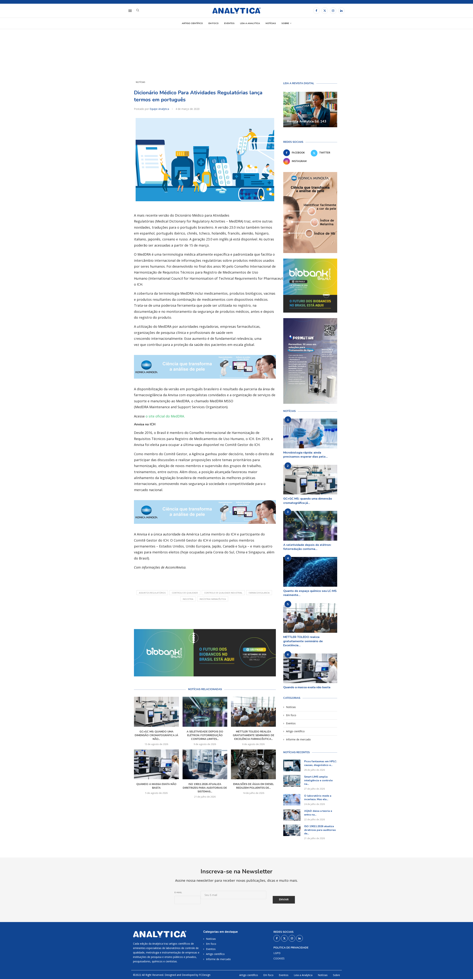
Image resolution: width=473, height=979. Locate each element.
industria (188, 599)
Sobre (285, 23)
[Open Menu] (130, 10)
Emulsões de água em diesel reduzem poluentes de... (253, 786)
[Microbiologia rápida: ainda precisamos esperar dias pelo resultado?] (310, 433)
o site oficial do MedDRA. (165, 416)
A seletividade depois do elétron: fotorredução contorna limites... (205, 735)
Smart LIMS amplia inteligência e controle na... (318, 780)
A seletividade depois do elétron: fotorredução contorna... (307, 547)
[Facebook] (316, 10)
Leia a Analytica (250, 23)
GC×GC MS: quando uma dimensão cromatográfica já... (307, 501)
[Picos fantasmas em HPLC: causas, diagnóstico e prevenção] (291, 765)
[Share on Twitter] (210, 614)
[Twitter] (324, 10)
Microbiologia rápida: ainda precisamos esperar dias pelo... (305, 455)
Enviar (284, 899)
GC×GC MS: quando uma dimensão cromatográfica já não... (156, 735)
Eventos (229, 23)
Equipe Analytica (160, 109)
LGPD (276, 953)
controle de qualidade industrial (223, 592)
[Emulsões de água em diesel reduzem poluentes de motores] (253, 764)
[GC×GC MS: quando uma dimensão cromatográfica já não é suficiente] (156, 712)
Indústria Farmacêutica (213, 599)
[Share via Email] (227, 614)
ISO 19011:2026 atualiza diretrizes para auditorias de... (320, 830)
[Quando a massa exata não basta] (156, 764)
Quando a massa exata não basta (156, 786)
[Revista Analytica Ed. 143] (310, 109)
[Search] (137, 10)
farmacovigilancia (259, 592)
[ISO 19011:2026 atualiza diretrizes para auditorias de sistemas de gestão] (205, 764)
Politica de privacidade (290, 947)
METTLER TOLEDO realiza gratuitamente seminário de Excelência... (303, 641)
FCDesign (204, 975)
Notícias (271, 23)
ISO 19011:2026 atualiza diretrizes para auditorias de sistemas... (205, 787)
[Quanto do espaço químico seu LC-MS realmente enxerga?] (310, 572)
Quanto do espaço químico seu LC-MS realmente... (310, 593)
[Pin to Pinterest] (218, 614)
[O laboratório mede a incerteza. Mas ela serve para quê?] (291, 800)
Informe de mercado (298, 739)
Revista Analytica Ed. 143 (306, 121)
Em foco (213, 23)
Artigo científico (192, 23)
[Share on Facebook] (202, 614)
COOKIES (279, 958)
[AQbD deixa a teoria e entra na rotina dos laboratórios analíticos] (291, 815)
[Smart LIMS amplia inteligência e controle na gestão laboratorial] (291, 780)
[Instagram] (333, 10)
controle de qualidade (185, 592)
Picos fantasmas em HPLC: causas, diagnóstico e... (320, 763)
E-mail (178, 892)
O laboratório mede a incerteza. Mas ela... (317, 797)
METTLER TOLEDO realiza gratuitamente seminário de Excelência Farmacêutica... (253, 735)
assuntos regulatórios (152, 592)
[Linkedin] (341, 10)
